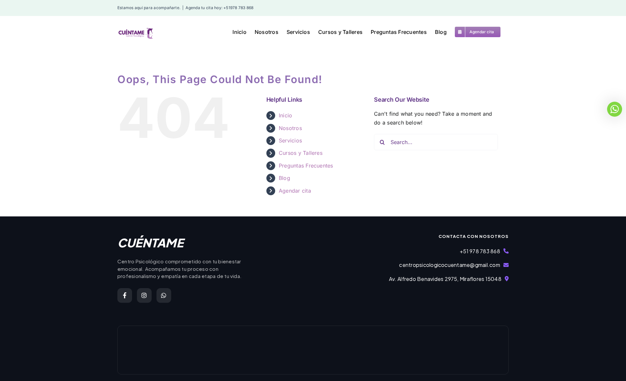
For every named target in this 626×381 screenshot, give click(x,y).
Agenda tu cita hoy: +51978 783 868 (219, 7)
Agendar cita (295, 190)
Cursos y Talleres (300, 153)
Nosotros (290, 128)
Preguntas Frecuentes (306, 165)
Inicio (285, 115)
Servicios (290, 140)
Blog (284, 178)
